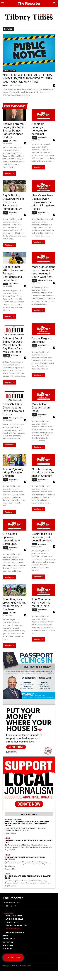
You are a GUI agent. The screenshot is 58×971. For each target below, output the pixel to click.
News (5, 141)
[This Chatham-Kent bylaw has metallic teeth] (43, 590)
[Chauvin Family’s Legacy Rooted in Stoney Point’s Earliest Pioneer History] (14, 115)
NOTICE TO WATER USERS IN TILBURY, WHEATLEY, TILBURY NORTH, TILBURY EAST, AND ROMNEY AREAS (28, 78)
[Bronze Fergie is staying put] (43, 329)
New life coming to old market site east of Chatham (43, 472)
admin (5, 85)
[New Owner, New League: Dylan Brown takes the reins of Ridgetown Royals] (43, 186)
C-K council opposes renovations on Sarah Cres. (12, 538)
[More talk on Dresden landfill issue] (43, 395)
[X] (15, 906)
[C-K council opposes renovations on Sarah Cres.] (14, 525)
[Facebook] (3, 906)
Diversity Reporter (45, 280)
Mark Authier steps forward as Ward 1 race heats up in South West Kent (43, 271)
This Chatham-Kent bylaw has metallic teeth (41, 603)
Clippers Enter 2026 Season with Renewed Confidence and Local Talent (14, 273)
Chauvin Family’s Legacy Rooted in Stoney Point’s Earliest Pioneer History (13, 130)
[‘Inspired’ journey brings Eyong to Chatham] (14, 460)
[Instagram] (7, 906)
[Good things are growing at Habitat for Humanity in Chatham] (14, 590)
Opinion (6, 355)
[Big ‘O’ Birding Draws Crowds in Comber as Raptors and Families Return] (14, 186)
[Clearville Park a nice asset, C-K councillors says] (43, 525)
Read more (9, 173)
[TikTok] (11, 906)
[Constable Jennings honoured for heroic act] (43, 115)
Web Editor (13, 141)
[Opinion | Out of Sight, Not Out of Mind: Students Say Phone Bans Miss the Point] (14, 329)
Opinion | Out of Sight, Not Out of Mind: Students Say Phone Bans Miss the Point (13, 345)
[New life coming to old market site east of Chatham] (43, 460)
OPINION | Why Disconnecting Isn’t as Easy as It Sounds (13, 409)
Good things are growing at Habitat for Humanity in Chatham (14, 604)
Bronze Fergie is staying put (42, 340)
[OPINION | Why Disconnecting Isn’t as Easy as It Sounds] (14, 395)
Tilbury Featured (9, 71)
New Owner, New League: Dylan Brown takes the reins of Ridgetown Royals (43, 202)
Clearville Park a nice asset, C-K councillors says (42, 537)
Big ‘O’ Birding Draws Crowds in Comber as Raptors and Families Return (13, 202)
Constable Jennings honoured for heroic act (40, 128)
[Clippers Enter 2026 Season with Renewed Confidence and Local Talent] (14, 258)
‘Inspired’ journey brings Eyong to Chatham (13, 472)
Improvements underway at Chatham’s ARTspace (25, 858)
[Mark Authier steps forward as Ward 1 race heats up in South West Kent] (43, 258)
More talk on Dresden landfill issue (41, 407)
